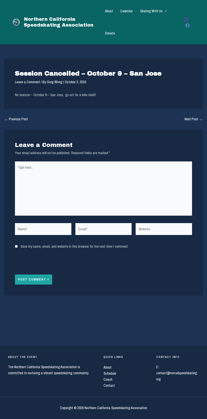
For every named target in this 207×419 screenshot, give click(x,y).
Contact (109, 385)
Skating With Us (151, 11)
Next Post (194, 119)
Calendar (126, 11)
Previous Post (16, 119)
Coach (108, 379)
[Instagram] (186, 19)
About (109, 11)
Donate (110, 33)
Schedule (110, 373)
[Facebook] (187, 25)
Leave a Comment (27, 81)
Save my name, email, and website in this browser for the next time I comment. (74, 246)
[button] (165, 11)
